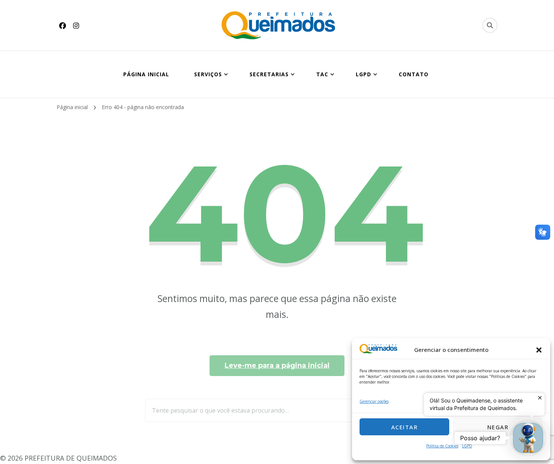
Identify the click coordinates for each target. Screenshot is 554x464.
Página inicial (146, 74)
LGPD (467, 446)
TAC (322, 74)
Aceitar (404, 427)
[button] (539, 350)
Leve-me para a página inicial (277, 365)
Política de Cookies (442, 446)
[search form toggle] (489, 25)
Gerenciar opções (374, 401)
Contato (414, 74)
